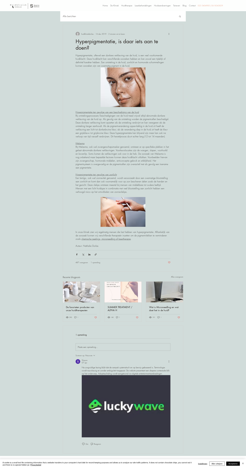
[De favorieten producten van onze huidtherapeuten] (81, 292)
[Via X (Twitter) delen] (83, 254)
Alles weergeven (177, 277)
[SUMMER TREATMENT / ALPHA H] (123, 292)
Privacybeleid (35, 465)
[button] (180, 16)
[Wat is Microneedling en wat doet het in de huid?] (164, 292)
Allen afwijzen (217, 463)
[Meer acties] (168, 33)
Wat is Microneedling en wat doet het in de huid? (163, 309)
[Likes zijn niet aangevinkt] (83, 444)
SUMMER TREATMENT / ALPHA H (120, 309)
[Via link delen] (95, 254)
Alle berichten (69, 16)
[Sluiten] (242, 463)
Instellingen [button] (202, 463)
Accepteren (233, 463)
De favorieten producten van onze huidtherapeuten (80, 309)
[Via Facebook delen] (77, 254)
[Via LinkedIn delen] (89, 254)
